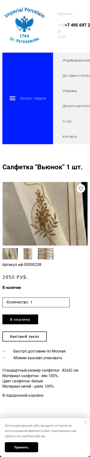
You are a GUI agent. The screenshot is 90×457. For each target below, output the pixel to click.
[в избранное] (81, 188)
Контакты (70, 136)
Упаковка (70, 90)
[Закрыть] (85, 422)
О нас (67, 121)
